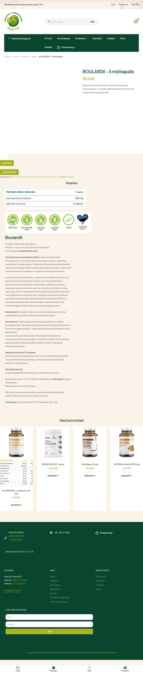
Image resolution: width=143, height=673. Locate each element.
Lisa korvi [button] (15, 505)
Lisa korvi (7, 163)
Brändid (25, 56)
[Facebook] (51, 533)
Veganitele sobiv (54, 176)
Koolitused (123, 4)
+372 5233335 (16, 535)
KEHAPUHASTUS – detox (53, 464)
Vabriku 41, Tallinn (20, 580)
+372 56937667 (15, 539)
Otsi (92, 21)
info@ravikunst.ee (12, 590)
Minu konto (102, 570)
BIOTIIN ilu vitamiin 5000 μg (126, 464)
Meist (113, 4)
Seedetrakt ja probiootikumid (32, 176)
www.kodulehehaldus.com (104, 652)
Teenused (135, 4)
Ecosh (34, 56)
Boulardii (70, 176)
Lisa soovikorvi (9, 172)
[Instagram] (56, 533)
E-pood (16, 56)
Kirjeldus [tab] (71, 183)
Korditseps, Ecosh (90, 464)
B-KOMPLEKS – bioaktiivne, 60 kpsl (16, 492)
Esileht (7, 56)
